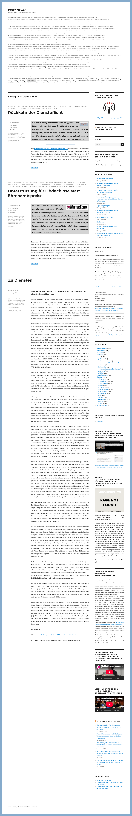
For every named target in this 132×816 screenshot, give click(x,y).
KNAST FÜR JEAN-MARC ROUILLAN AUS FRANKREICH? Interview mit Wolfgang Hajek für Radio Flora (29, 82)
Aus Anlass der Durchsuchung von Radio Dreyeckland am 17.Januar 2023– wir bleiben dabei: (87, 46)
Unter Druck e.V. (11, 226)
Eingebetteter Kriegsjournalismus (79, 48)
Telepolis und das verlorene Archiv (102, 19)
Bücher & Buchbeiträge (42, 80)
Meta (74, 80)
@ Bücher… (22, 80)
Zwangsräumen (117, 55)
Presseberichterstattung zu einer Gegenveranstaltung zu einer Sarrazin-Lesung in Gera (84, 82)
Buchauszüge (102, 367)
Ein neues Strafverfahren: (113, 46)
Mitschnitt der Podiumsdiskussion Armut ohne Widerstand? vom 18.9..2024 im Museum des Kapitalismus (30, 24)
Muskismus (100, 222)
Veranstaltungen (30, 80)
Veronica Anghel (102, 405)
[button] (100, 165)
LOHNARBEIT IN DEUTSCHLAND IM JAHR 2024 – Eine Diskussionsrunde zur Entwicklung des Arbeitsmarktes (76, 24)
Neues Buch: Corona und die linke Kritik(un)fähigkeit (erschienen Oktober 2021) (24, 76)
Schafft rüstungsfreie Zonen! (106, 217)
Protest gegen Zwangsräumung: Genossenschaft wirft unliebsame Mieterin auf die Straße (110, 199)
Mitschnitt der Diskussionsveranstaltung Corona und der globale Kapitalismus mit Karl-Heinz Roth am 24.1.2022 (31, 59)
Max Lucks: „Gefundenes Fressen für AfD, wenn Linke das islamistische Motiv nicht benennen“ (109, 745)
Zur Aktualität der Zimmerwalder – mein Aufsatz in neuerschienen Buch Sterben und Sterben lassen (29, 26)
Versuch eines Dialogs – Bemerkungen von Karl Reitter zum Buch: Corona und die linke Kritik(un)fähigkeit (30, 64)
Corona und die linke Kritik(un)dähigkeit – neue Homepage (95, 39)
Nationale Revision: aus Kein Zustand (47, 37)
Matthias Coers (14, 223)
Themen (9, 80)
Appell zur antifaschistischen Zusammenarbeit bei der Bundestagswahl (91, 21)
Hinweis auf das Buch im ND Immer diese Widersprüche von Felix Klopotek (70, 64)
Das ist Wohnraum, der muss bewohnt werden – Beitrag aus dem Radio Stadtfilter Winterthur (70, 28)
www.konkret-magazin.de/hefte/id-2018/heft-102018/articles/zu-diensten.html (59, 635)
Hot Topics (100, 421)
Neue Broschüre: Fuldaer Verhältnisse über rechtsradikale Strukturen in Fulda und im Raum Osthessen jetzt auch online (33, 50)
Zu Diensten (20, 280)
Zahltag (96, 55)
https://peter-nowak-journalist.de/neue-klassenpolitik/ (109, 335)
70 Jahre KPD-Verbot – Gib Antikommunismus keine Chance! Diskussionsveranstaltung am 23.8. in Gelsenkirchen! (31, 17)
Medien (100, 397)
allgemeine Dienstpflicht (16, 298)
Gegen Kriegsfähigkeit (103, 206)
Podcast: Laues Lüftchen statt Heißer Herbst (96, 35)
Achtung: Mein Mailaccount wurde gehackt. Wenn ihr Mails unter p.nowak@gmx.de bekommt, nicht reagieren (31, 39)
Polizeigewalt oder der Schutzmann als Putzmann (72, 33)
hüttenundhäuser (103, 389)
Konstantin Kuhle (19, 303)
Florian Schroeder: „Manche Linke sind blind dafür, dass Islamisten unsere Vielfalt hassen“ (110, 753)
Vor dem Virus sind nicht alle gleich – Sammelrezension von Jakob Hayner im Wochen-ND (27, 66)
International (14, 127)
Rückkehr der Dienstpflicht (35, 112)
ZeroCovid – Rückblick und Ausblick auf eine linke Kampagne (70, 55)
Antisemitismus (102, 55)
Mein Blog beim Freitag (108, 721)
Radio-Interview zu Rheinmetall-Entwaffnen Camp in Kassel (68, 39)
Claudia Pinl (11, 220)
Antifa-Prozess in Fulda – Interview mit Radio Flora (61, 85)
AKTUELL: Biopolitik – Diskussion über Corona (110, 78)
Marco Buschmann (15, 304)
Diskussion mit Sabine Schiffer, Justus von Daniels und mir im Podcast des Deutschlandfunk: (78, 30)
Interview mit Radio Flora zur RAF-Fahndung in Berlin (103, 28)
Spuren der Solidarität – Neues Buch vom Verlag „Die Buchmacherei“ (34, 28)
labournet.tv (103, 560)
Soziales (12, 129)
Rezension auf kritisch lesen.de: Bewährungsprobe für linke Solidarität (84, 62)
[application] (109, 672)
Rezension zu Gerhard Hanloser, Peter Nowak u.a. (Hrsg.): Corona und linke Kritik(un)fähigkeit (27, 62)
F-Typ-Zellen (110, 55)
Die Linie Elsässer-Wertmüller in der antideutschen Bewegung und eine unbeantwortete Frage (77, 17)
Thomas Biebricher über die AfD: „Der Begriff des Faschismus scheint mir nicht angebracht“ (109, 727)
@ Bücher (101, 359)
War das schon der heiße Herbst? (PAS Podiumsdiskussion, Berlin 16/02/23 (69, 35)
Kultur (100, 395)
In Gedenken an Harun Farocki (58, 82)
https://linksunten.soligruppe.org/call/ (109, 118)
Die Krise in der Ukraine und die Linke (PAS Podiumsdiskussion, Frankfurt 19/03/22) (78, 50)
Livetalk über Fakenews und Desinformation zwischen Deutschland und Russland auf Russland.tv (98, 80)
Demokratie (10, 57)
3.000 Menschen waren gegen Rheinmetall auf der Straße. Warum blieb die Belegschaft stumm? (110, 762)
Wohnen (87, 55)
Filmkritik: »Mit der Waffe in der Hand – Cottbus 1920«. (92, 37)
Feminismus (102, 387)
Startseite (92, 78)
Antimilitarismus (102, 349)
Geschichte (100, 373)
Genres (15, 80)
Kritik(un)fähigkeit (85, 57)
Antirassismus (101, 351)
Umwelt (100, 403)
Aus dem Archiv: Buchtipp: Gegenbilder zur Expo (83, 19)
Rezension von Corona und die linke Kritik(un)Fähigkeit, (92, 59)
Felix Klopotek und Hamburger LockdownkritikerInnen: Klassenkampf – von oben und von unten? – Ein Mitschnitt (32, 55)
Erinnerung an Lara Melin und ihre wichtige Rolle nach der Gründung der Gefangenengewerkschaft (69, 66)
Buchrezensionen (105, 361)
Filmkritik (100, 355)
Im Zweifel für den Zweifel (105, 179)
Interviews (101, 371)
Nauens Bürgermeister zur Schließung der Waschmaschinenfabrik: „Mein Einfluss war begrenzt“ (109, 736)
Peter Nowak (17, 9)
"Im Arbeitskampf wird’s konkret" (110, 369)
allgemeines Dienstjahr (13, 300)
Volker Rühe (17, 311)
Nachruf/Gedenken (102, 375)
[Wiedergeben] (97, 678)
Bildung (100, 385)
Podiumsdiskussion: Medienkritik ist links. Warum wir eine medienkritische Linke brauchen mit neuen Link (74, 26)
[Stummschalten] (118, 678)
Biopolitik (100, 353)
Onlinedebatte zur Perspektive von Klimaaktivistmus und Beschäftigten (23, 37)
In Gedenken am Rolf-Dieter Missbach (105, 26)
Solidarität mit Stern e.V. (13, 28)
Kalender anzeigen (117, 165)
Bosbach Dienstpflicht (15, 133)
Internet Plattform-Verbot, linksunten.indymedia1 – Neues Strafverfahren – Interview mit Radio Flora (29, 48)
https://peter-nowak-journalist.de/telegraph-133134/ (108, 286)
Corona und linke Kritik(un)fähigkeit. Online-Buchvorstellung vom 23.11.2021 (58, 76)
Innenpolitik (13, 125)
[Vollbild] (121, 678)
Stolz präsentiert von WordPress (27, 807)
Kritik (9, 304)
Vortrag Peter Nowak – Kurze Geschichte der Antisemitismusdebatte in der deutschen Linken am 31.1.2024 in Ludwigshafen (34, 33)
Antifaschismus (103, 381)
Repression (13, 210)
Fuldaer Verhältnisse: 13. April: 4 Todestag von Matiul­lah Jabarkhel (101, 48)
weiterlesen (34, 167)
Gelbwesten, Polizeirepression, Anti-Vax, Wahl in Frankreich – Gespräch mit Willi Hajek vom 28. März (92, 53)
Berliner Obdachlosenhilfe (14, 217)
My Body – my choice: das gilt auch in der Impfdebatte (67, 59)
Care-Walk (17, 301)
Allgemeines (14, 208)
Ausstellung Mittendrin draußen (17, 216)
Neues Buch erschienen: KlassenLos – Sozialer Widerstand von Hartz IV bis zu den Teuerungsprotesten (29, 35)
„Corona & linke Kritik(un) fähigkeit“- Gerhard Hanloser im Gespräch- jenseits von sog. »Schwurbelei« (97, 76)
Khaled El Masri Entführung (18, 137)
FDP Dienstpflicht (17, 136)
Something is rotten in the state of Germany (61, 48)
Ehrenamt (12, 303)
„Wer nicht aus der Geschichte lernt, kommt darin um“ (68, 37)
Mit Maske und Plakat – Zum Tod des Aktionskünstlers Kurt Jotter (78, 42)
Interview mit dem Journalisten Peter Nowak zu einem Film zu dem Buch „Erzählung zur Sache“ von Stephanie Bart (32, 30)
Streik (91, 55)
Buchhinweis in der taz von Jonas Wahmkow (58, 62)
